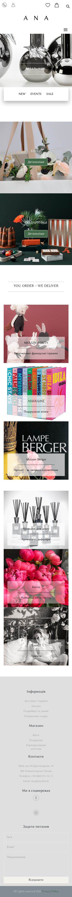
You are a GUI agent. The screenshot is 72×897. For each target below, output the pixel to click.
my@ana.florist (40, 781)
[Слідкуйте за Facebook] (36, 798)
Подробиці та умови (36, 711)
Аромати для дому (36, 528)
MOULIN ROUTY (36, 342)
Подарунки (36, 222)
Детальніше (36, 68)
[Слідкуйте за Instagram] (36, 813)
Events (36, 645)
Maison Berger (36, 459)
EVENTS (36, 94)
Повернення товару (36, 716)
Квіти (36, 151)
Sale (49, 94)
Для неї (35, 49)
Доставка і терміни (36, 701)
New (22, 94)
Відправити (36, 879)
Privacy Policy (50, 891)
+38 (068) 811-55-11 (42, 776)
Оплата (36, 706)
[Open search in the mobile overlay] (68, 6)
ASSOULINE (36, 401)
